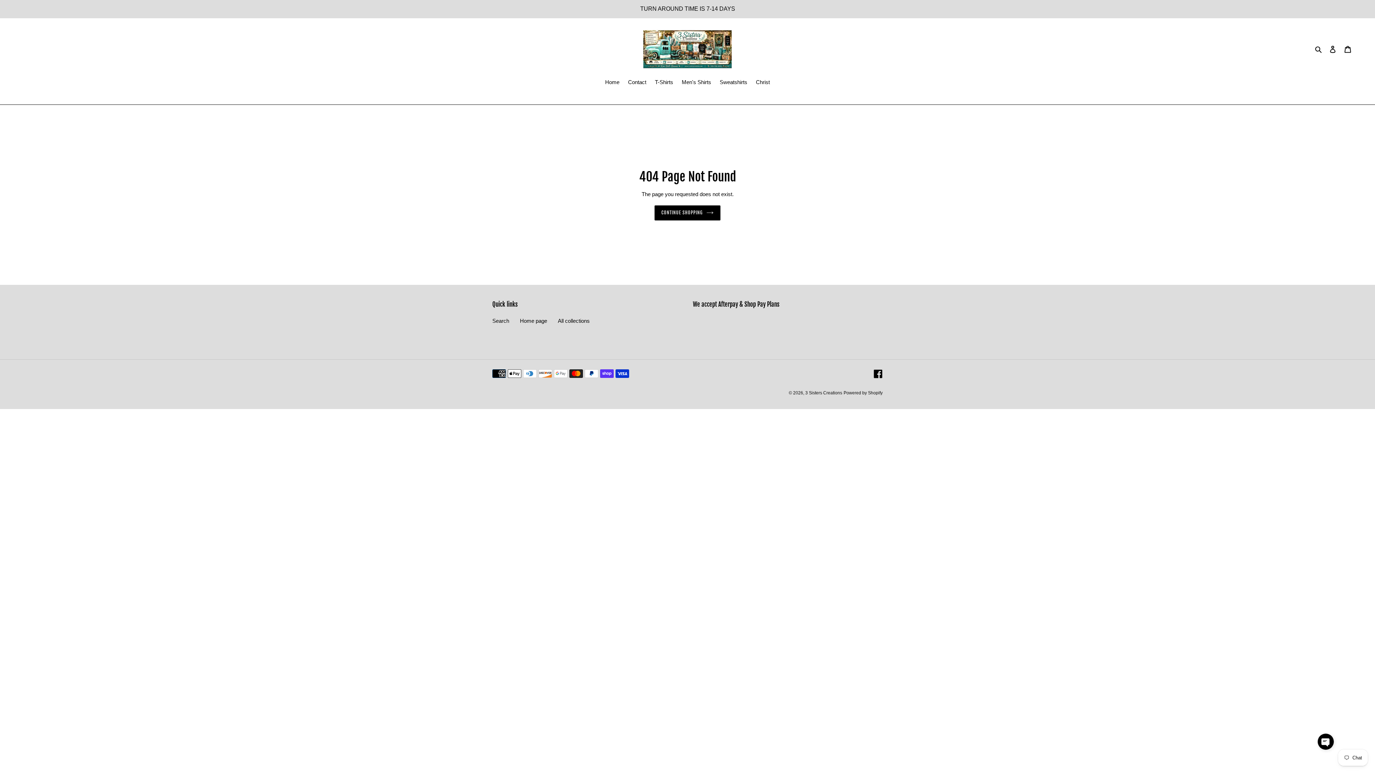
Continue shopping (682, 212)
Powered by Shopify (863, 392)
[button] (1326, 742)
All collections (574, 321)
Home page (533, 321)
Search (500, 321)
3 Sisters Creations (823, 392)
